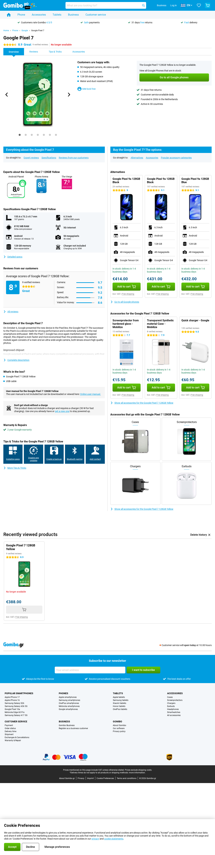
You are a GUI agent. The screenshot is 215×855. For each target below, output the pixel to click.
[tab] (20, 135)
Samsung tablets (120, 700)
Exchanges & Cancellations (17, 737)
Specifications (48, 157)
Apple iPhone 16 (12, 700)
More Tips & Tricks (16, 468)
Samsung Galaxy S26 (14, 703)
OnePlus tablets (120, 709)
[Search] (143, 5)
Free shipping (128, 294)
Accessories (39, 14)
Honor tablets (119, 706)
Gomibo (117, 721)
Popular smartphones (19, 693)
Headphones (173, 709)
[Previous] (6, 94)
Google (25, 30)
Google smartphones (68, 709)
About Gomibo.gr (67, 778)
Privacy (81, 778)
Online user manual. (90, 394)
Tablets (57, 14)
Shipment (9, 734)
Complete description (18, 360)
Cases (170, 697)
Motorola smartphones (69, 706)
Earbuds (171, 706)
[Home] (8, 15)
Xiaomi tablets (119, 703)
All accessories (174, 715)
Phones (63, 693)
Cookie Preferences (105, 778)
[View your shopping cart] (208, 5)
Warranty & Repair (13, 740)
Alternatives (137, 157)
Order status (10, 728)
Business (73, 14)
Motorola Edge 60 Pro (15, 712)
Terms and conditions (126, 778)
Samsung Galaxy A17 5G (16, 715)
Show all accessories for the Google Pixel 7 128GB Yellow (143, 403)
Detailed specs (14, 256)
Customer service (95, 14)
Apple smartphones (68, 697)
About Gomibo (119, 725)
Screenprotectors (174, 700)
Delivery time (10, 731)
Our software (118, 728)
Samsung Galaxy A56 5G (16, 706)
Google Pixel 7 (37, 30)
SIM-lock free (89, 89)
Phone (21, 14)
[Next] (68, 94)
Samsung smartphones (69, 700)
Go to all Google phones (126, 302)
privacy (95, 838)
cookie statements (113, 838)
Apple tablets (119, 697)
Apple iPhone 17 (12, 697)
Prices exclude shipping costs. (138, 770)
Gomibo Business (67, 725)
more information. (137, 772)
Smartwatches (173, 712)
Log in (173, 5)
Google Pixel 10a (12, 709)
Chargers (171, 703)
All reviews (12, 311)
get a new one (62, 411)
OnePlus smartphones (69, 703)
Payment (9, 725)
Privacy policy (119, 731)
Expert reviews (31, 157)
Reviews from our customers (74, 157)
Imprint (90, 778)
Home (6, 30)
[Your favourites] (199, 5)
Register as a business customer (73, 728)
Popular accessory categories (176, 157)
